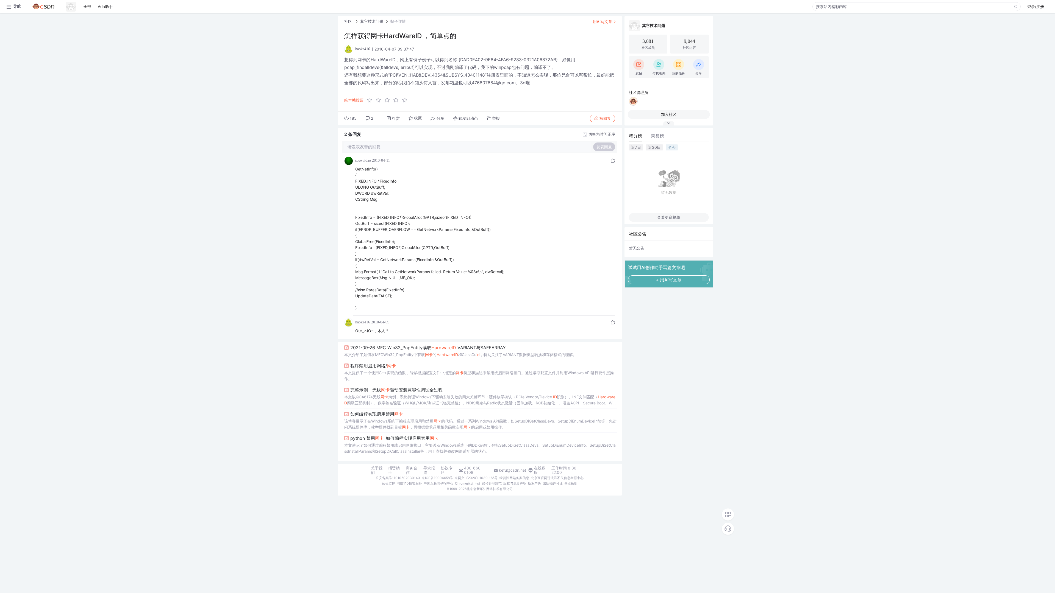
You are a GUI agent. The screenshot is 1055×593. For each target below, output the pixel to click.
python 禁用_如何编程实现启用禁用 (394, 438)
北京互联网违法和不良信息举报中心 (557, 478)
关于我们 (376, 470)
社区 (348, 21)
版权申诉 (534, 483)
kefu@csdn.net (512, 470)
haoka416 (362, 322)
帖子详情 (398, 21)
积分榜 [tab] (635, 136)
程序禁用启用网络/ (373, 365)
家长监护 (388, 483)
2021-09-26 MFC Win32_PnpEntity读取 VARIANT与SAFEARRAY (428, 347)
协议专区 (446, 470)
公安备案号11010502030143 (398, 478)
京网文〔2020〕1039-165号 (476, 478)
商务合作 (411, 470)
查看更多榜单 (668, 217)
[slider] (389, 100)
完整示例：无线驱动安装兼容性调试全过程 (396, 390)
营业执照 (571, 483)
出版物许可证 (553, 483)
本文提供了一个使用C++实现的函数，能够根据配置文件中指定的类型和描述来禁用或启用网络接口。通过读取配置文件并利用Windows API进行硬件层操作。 (479, 375)
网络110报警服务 (409, 483)
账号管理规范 (492, 483)
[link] (348, 21)
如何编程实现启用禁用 (376, 414)
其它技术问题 (371, 21)
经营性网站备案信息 (514, 478)
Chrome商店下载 (467, 483)
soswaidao (363, 160)
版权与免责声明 (514, 483)
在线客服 (539, 470)
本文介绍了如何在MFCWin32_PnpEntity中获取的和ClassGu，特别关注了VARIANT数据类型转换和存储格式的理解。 (460, 354)
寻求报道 (429, 470)
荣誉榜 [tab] (657, 136)
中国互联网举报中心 (438, 483)
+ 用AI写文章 (669, 279)
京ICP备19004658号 (437, 478)
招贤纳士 (394, 470)
